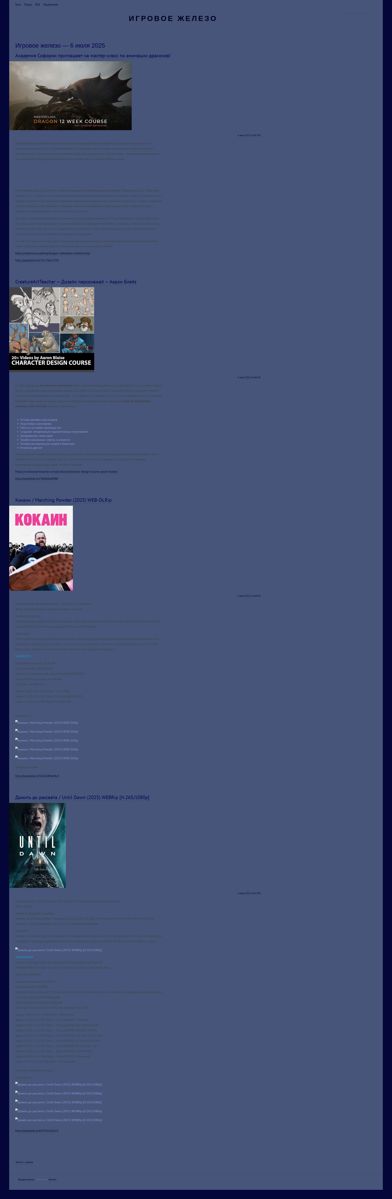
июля (242, 135)
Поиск (28, 4)
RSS (37, 4)
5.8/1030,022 (24, 957)
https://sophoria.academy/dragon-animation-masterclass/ (52, 253)
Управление (50, 4)
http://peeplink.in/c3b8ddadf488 (36, 479)
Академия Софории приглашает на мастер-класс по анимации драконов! (93, 55)
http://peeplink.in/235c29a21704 (37, 260)
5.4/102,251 (23, 656)
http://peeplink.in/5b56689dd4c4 (37, 776)
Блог (18, 4)
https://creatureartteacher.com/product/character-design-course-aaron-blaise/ (66, 472)
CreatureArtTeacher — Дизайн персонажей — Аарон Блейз (75, 281)
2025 (247, 135)
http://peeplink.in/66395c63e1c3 (36, 1131)
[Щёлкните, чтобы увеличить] (70, 129)
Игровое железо (173, 18)
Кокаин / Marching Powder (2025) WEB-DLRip (63, 500)
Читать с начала (24, 1162)
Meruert (52, 1179)
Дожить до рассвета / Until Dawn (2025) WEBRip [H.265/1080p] (82, 797)
